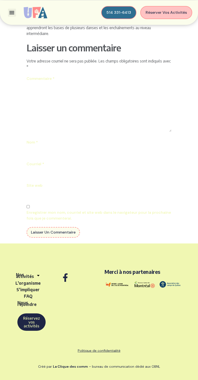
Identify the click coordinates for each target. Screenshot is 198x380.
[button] (12, 13)
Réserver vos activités (166, 12)
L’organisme (28, 283)
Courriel (35, 163)
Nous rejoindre (26, 303)
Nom (32, 142)
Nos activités (25, 275)
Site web (34, 185)
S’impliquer (28, 289)
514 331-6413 (118, 12)
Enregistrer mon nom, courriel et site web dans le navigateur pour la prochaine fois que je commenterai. (99, 215)
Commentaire (41, 78)
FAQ (28, 296)
